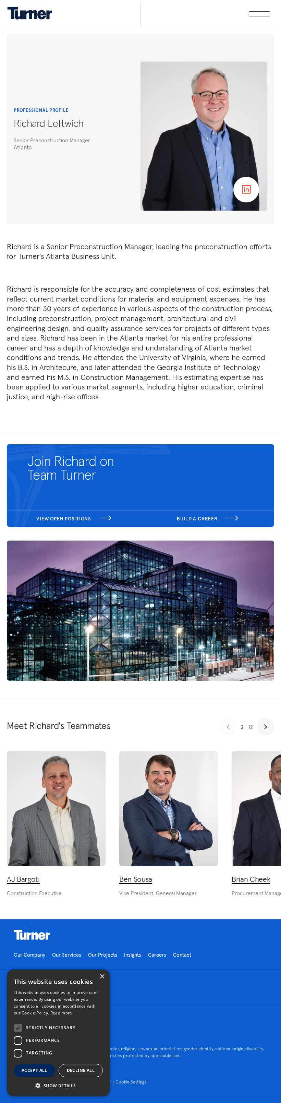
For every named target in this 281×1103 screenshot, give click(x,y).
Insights (132, 955)
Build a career (198, 519)
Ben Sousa (135, 879)
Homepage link (32, 935)
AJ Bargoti (23, 879)
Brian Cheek (251, 879)
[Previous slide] (228, 726)
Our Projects (102, 955)
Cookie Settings (130, 1082)
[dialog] (58, 1032)
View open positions (64, 519)
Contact (182, 955)
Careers (157, 955)
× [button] (102, 976)
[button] (58, 1085)
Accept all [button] (34, 1070)
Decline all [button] (81, 1070)
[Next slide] (265, 726)
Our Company (29, 955)
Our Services (66, 955)
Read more (61, 1013)
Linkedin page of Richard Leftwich (246, 189)
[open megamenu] (205, 14)
